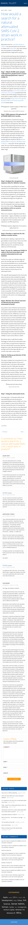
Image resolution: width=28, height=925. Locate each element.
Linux (19, 900)
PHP (24, 900)
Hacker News (12, 48)
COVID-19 (20, 897)
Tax (16, 907)
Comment (6, 747)
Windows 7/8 (19, 910)
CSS (24, 897)
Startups (5, 907)
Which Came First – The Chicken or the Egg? (12, 817)
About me (8, 850)
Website (5, 773)
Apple (5, 897)
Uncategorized (22, 907)
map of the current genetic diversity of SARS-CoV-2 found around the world (13, 100)
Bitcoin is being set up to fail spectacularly (12, 828)
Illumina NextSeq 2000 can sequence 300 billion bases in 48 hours (13, 141)
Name (5, 761)
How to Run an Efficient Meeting (9, 793)
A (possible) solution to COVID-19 (9, 814)
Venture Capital (9, 910)
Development (7, 900)
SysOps (11, 907)
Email (5, 767)
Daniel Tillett (8, 3)
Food (15, 900)
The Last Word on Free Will (8, 822)
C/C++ (15, 897)
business (10, 897)
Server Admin (17, 903)
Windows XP (11, 913)
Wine (18, 912)
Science (4, 425)
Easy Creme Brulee (6, 825)
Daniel (10, 10)
